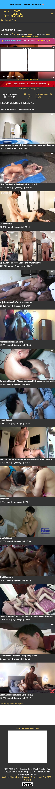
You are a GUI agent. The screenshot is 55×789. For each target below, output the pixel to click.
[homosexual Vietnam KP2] (27, 325)
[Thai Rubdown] (27, 560)
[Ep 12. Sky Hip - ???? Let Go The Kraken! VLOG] (27, 246)
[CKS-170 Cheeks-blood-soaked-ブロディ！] (27, 167)
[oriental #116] (27, 521)
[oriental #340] (27, 403)
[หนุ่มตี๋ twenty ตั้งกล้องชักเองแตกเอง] (27, 285)
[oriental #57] (27, 481)
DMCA (26, 777)
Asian (48, 34)
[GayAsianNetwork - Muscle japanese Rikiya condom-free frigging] (27, 364)
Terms (33, 777)
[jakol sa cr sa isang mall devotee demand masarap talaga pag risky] (27, 128)
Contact (27, 779)
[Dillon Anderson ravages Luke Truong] (27, 678)
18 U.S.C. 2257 (44, 777)
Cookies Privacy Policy (11, 777)
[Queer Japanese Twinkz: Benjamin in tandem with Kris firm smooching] (27, 599)
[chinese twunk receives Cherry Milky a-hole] (27, 638)
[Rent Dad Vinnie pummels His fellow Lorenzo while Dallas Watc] (27, 442)
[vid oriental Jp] (27, 206)
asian (30, 34)
